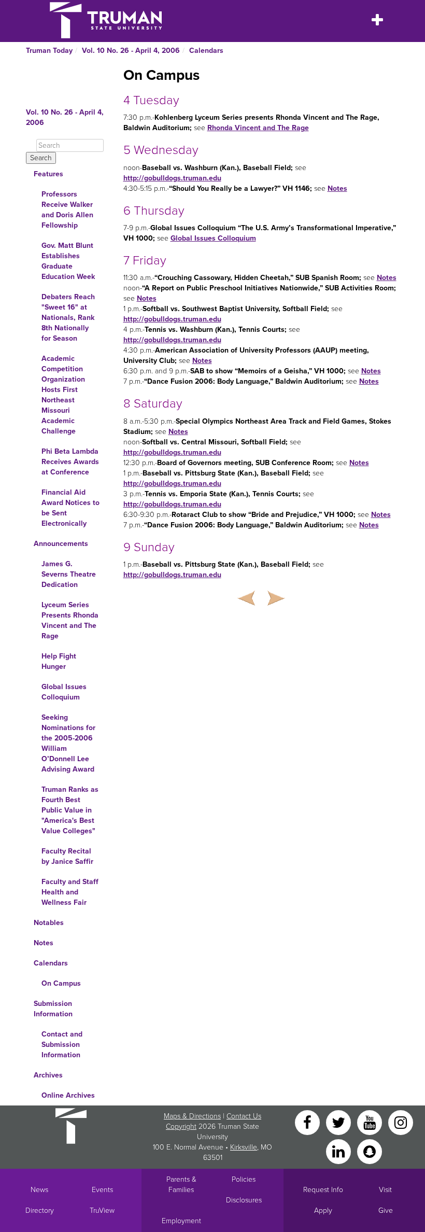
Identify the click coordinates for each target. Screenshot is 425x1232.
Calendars (206, 50)
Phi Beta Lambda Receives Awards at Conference (70, 462)
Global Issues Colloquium (64, 692)
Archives (48, 1075)
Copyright (181, 1126)
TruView (102, 1210)
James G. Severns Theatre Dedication (68, 574)
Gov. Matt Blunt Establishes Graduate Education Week (68, 261)
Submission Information (53, 1008)
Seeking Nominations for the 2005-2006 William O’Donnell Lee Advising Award (68, 743)
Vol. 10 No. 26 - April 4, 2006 (131, 50)
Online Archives (68, 1095)
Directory (39, 1210)
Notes (43, 943)
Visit (385, 1189)
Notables (49, 922)
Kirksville (243, 1147)
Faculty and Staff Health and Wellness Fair (69, 892)
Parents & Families (181, 1184)
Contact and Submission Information (61, 1044)
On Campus (61, 983)
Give (385, 1210)
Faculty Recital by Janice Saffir (67, 856)
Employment (181, 1220)
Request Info (323, 1189)
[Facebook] (308, 1121)
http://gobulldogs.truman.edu (172, 178)
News (39, 1189)
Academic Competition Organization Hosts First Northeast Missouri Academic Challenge (63, 395)
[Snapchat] (369, 1150)
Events (102, 1189)
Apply (323, 1210)
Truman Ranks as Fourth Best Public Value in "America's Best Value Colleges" (69, 810)
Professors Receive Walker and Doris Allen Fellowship (67, 210)
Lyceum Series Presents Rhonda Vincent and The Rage (69, 620)
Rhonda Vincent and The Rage (258, 127)
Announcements (61, 543)
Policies (244, 1179)
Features (48, 174)
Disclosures (244, 1200)
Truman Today (49, 50)
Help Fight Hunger (58, 661)
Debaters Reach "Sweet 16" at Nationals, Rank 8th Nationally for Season (68, 317)
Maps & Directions (192, 1116)
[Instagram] (400, 1121)
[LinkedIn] (339, 1150)
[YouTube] (370, 1121)
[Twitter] (339, 1121)
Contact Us (243, 1116)
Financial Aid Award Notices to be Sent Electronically (70, 508)
